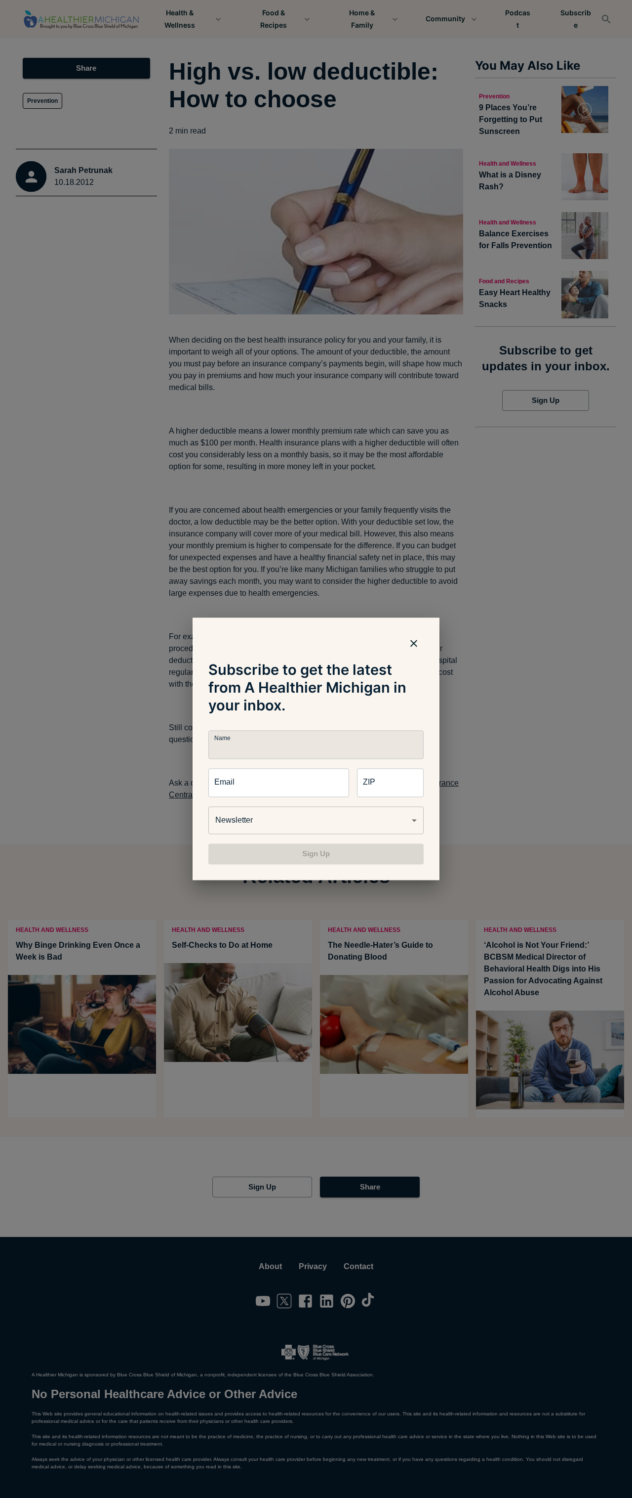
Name (222, 738)
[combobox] (316, 820)
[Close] (414, 643)
